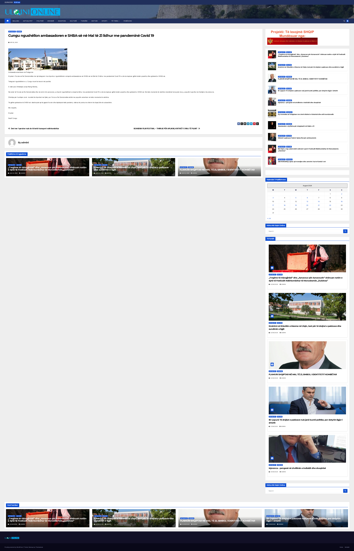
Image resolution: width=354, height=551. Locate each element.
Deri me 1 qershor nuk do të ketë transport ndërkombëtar (35, 129)
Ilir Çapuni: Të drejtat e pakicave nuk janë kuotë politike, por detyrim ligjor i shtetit (308, 91)
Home (341, 547)
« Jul (269, 218)
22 (330, 205)
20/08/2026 (274, 471)
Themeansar (39, 547)
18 (284, 205)
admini (25, 142)
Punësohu (128, 21)
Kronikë (50, 21)
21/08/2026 (274, 426)
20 (307, 205)
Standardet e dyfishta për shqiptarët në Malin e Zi (296, 126)
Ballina (16, 21)
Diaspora (62, 21)
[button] (344, 21)
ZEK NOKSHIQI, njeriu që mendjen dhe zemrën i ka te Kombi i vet (302, 161)
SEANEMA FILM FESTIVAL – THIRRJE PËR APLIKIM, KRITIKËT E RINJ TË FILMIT (165, 129)
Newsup (31, 547)
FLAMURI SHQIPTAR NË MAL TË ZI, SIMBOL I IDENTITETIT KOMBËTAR (217, 169)
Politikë (40, 21)
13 (307, 201)
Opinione (191, 167)
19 (296, 205)
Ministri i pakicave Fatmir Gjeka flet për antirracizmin (297, 138)
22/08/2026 (274, 284)
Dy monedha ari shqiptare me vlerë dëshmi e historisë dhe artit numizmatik (306, 114)
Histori (94, 21)
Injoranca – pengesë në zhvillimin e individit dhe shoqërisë (299, 102)
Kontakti (347, 547)
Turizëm (84, 21)
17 (273, 205)
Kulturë (73, 21)
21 (319, 205)
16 (341, 201)
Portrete (289, 159)
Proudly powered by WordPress (14, 547)
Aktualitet (28, 21)
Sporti (104, 21)
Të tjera (115, 21)
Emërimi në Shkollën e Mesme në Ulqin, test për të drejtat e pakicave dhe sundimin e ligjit (131, 168)
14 (319, 201)
